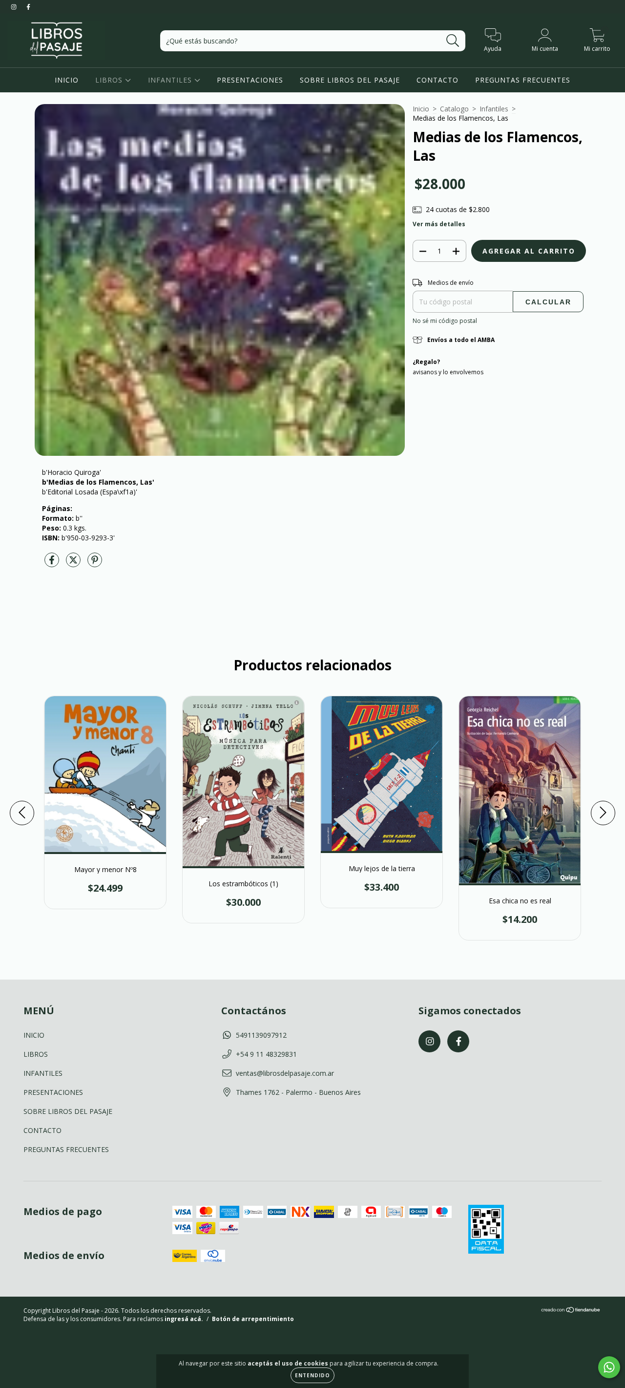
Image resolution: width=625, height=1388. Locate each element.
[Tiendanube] (571, 1310)
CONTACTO (437, 80)
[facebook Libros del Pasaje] (28, 6)
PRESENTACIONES (250, 80)
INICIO (67, 80)
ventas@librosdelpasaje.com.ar (285, 1073)
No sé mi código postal (445, 321)
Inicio (421, 108)
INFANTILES (171, 80)
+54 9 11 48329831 (266, 1054)
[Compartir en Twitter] (74, 563)
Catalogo (454, 108)
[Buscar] (452, 40)
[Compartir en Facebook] (52, 563)
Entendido (312, 1375)
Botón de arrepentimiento (253, 1319)
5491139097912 (261, 1035)
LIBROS (110, 80)
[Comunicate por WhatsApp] (609, 1367)
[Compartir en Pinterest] (94, 563)
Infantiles (493, 108)
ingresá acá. (184, 1319)
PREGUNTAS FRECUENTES (522, 80)
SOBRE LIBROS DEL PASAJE (350, 80)
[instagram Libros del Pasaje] (14, 6)
